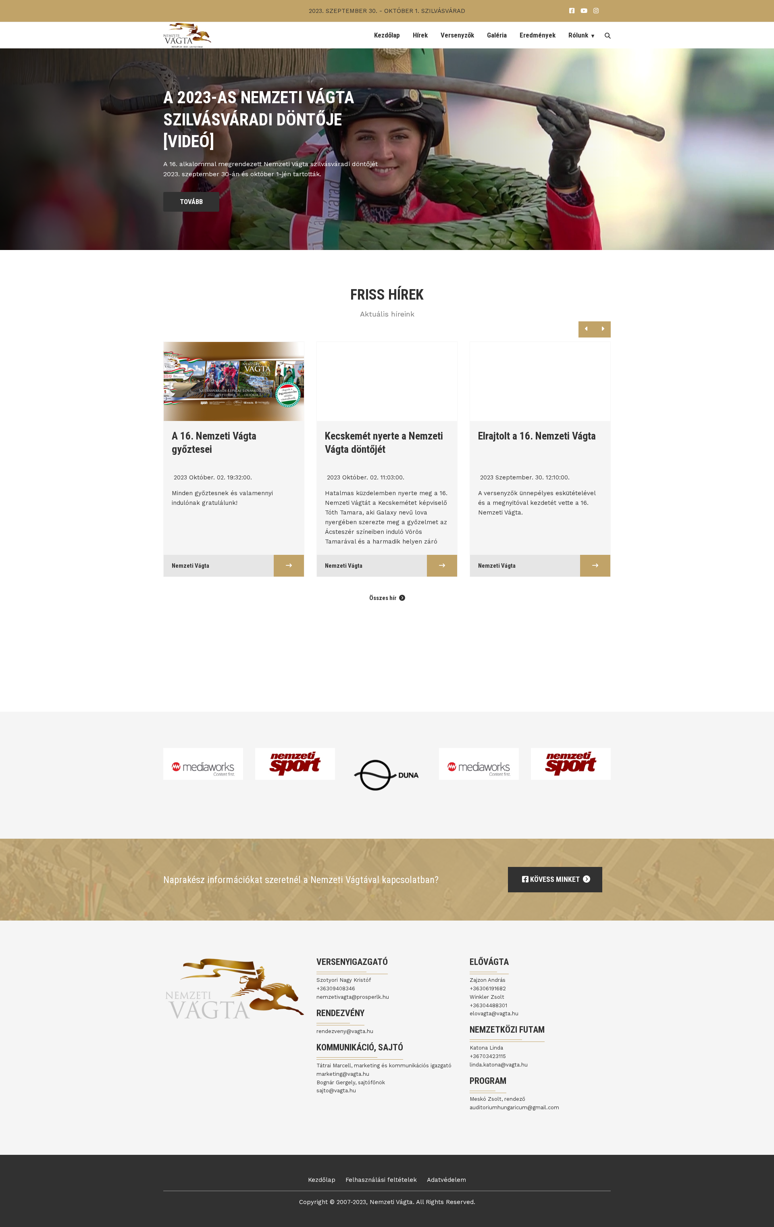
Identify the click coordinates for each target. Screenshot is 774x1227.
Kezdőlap (387, 35)
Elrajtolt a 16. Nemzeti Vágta (384, 436)
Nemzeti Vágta (191, 565)
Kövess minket (554, 879)
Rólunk (578, 35)
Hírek (420, 35)
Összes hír (383, 598)
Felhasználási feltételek (381, 1179)
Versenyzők (457, 35)
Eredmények (538, 35)
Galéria (497, 35)
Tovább (191, 202)
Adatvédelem (446, 1179)
